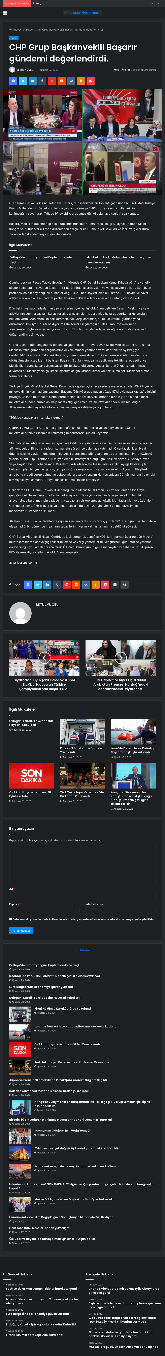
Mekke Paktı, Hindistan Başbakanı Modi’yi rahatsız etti (74, 1199)
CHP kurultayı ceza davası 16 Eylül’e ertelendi (30, 794)
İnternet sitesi (94, 904)
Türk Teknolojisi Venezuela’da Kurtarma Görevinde (82, 794)
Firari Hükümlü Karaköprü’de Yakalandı (81, 750)
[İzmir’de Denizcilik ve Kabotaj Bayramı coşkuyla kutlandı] (133, 732)
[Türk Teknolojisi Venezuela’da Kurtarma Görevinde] (82, 776)
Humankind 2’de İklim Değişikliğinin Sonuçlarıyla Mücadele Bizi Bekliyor (61, 1217)
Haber (30, 29)
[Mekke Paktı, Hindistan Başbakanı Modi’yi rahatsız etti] (20, 1204)
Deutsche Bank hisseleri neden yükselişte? (40, 1228)
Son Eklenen (83, 950)
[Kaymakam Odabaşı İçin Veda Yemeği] (20, 1136)
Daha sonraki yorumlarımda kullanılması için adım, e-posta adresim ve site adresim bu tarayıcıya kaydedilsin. (83, 919)
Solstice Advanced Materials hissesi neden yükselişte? (49, 1091)
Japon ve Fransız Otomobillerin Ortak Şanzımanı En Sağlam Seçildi (58, 1080)
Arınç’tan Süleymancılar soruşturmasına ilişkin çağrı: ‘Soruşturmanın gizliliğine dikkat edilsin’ (132, 798)
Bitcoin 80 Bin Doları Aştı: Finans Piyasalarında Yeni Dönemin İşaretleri (60, 1120)
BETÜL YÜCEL (24, 69)
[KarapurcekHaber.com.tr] (82, 12)
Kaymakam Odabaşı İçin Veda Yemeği (62, 1131)
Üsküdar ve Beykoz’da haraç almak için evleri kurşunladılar (52, 1239)
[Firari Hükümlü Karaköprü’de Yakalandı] (82, 732)
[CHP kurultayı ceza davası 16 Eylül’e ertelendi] (31, 776)
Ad (12, 889)
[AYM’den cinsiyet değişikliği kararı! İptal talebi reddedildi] (20, 1153)
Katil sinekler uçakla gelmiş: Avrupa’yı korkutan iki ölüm (75, 1166)
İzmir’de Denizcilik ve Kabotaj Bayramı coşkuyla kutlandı (132, 750)
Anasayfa (18, 29)
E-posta (15, 904)
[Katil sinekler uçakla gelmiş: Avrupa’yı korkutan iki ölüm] (20, 1171)
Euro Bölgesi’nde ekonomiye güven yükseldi (60, 3)
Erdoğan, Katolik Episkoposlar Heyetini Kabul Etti (31, 723)
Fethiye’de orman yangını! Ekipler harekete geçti (44, 965)
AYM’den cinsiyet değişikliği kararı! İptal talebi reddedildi (76, 1148)
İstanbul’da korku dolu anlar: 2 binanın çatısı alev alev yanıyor (54, 976)
